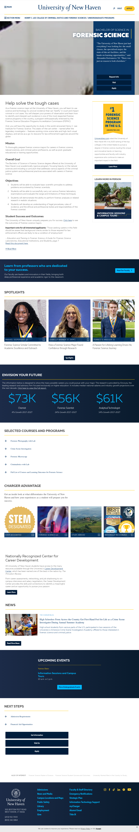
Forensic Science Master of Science (41, 775)
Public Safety (43, 802)
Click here (67, 220)
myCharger (75, 806)
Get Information (37, 735)
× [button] (137, 827)
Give (39, 814)
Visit (114, 83)
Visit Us (37, 743)
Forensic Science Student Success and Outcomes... (73, 775)
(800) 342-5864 (11, 820)
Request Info (114, 77)
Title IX (73, 814)
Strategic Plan (76, 798)
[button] (8, 7)
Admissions (42, 790)
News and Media (44, 794)
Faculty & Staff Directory (81, 790)
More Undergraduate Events (69, 687)
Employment (43, 810)
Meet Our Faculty (123, 271)
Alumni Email (76, 810)
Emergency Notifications (81, 794)
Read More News (13, 643)
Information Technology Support (85, 802)
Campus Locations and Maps (50, 798)
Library (40, 806)
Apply (129, 9)
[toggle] (114, 8)
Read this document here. (16, 243)
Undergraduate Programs (101, 18)
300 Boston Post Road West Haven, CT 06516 (15, 811)
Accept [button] (98, 829)
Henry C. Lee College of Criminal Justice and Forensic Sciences (55, 18)
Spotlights (69, 358)
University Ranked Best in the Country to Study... (110, 775)
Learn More (113, 167)
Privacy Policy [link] (85, 829)
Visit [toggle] (119, 9)
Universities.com (102, 139)
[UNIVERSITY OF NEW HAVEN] (21, 797)
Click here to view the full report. (32, 388)
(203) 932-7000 (11, 817)
